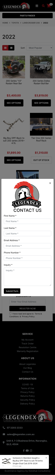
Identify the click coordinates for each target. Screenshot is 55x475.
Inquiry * (8, 264)
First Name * (10, 215)
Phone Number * (12, 252)
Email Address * (12, 240)
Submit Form (12, 291)
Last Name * (10, 228)
